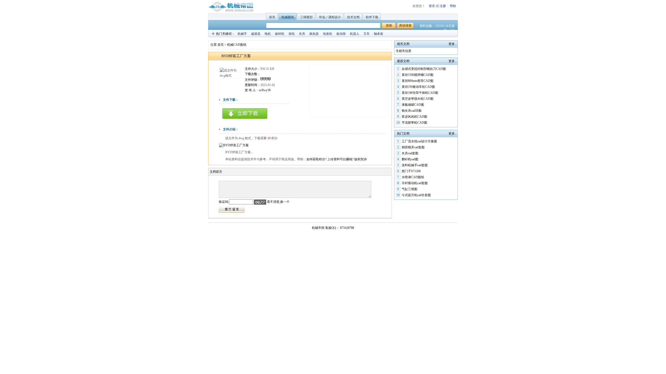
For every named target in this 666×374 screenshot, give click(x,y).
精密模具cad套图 (413, 147)
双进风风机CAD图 (414, 116)
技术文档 (353, 17)
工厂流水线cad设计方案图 (419, 141)
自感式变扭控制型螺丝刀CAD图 (424, 69)
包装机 (327, 34)
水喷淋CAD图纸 (413, 177)
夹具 (302, 34)
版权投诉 (360, 159)
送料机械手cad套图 (415, 165)
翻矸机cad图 (410, 159)
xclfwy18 (265, 90)
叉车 (366, 34)
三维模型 (306, 17)
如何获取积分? (316, 159)
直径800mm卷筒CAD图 (417, 81)
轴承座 (378, 34)
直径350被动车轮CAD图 (418, 87)
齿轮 (292, 34)
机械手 (242, 34)
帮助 (453, 6)
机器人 (354, 34)
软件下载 (372, 17)
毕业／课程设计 (330, 17)
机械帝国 (318, 228)
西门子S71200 (411, 171)
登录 (432, 6)
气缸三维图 (409, 189)
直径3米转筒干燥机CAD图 (420, 93)
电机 (268, 34)
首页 (272, 17)
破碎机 (279, 34)
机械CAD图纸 (236, 44)
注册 (443, 6)
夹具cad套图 (410, 153)
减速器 (255, 34)
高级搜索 (405, 25)
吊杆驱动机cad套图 (415, 183)
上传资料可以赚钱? (340, 159)
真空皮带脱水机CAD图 (417, 99)
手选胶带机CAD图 (414, 122)
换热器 (314, 34)
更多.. (452, 44)
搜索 (389, 25)
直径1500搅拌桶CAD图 (417, 75)
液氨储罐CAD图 (413, 104)
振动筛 (341, 34)
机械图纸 (287, 17)
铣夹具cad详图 (411, 110)
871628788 (346, 228)
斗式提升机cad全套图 (416, 195)
